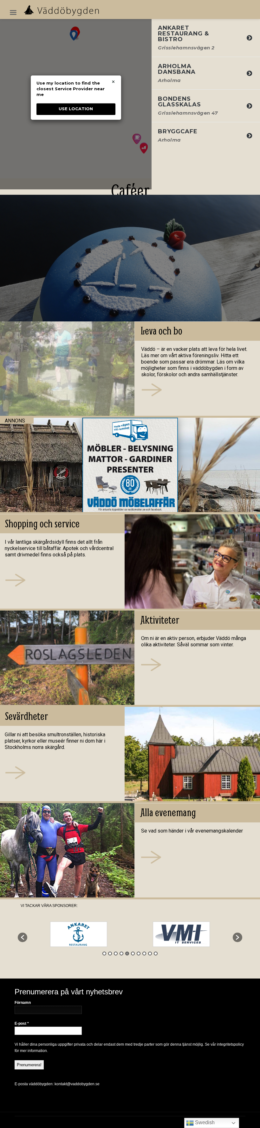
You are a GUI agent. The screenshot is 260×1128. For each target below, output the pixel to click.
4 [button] (121, 953)
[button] (22, 937)
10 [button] (156, 953)
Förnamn (23, 1002)
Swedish (204, 1122)
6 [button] (133, 953)
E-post (22, 1023)
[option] (78, 934)
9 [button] (150, 953)
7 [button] (138, 953)
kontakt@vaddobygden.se (77, 1084)
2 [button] (110, 953)
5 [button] (127, 953)
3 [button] (116, 953)
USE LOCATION (76, 108)
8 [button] (144, 953)
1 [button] (104, 953)
